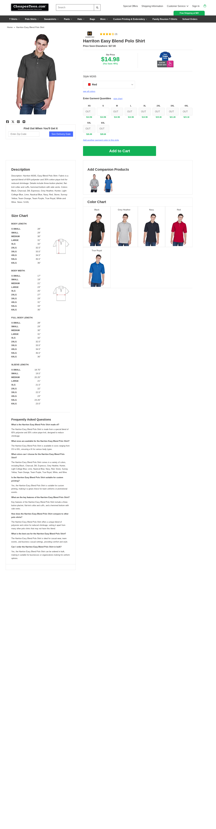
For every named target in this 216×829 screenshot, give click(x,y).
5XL (89, 123)
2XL (158, 106)
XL (144, 106)
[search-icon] (97, 7)
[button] (108, 34)
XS (89, 106)
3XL (172, 106)
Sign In (196, 6)
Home (10, 27)
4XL (186, 106)
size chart (117, 98)
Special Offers (130, 6)
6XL (103, 123)
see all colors (89, 91)
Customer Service (176, 6)
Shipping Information (152, 6)
